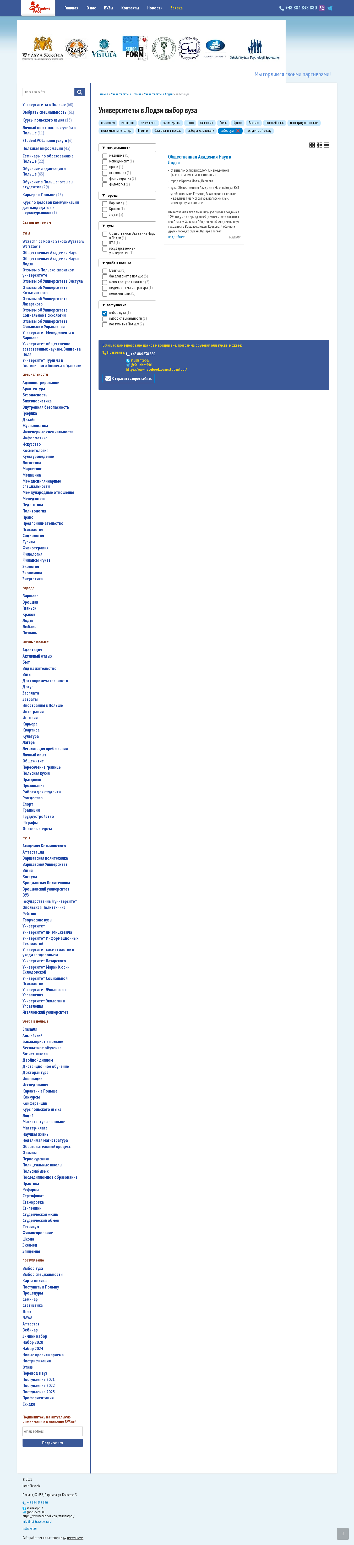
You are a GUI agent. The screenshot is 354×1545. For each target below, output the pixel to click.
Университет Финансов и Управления (45, 992)
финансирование (38, 1233)
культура (31, 736)
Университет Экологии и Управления (44, 1003)
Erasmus (30, 1029)
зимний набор (35, 1336)
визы (27, 674)
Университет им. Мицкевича (47, 932)
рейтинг (30, 913)
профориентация (38, 1398)
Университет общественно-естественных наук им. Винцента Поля (52, 349)
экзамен (30, 1245)
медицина (32, 475)
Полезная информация (46, 148)
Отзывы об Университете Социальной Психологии (45, 312)
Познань (30, 633)
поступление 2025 (39, 1392)
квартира (31, 730)
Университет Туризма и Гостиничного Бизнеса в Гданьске (52, 363)
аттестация (33, 852)
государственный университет (50, 901)
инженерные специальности (48, 432)
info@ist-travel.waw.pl (37, 1521)
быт (26, 662)
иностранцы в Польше (43, 705)
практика (31, 1183)
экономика (32, 573)
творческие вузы (37, 920)
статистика (33, 1305)
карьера (30, 724)
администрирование (41, 382)
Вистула (30, 877)
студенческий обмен (41, 1220)
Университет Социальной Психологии (45, 981)
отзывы (30, 1152)
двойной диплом (38, 1060)
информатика (35, 438)
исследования (35, 1085)
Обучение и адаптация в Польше (44, 171)
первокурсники (36, 1159)
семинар (30, 1299)
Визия (28, 870)
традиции (31, 810)
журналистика (35, 425)
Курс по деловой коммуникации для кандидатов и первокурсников (51, 207)
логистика (32, 463)
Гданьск (29, 608)
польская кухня (36, 773)
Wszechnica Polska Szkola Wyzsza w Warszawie (53, 244)
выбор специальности (43, 1274)
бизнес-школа (35, 1054)
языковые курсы (37, 829)
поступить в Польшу (41, 1287)
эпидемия (31, 1251)
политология (34, 511)
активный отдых (37, 656)
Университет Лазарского (44, 961)
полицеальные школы (42, 1165)
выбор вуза (33, 1268)
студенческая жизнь (40, 1214)
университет (34, 926)
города (112, 195)
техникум (31, 1227)
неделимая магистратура (45, 1140)
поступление (116, 304)
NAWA (27, 1317)
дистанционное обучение (46, 1066)
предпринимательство (43, 523)
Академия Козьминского (44, 846)
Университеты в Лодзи (158, 94)
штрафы (30, 823)
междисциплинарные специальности (42, 483)
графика (30, 413)
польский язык (35, 1171)
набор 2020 (33, 1342)
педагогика (33, 504)
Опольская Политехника (44, 907)
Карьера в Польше (42, 195)
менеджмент (34, 498)
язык (27, 1311)
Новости (154, 8)
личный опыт (34, 755)
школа (28, 1239)
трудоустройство (38, 816)
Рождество (33, 798)
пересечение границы (42, 767)
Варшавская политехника (45, 858)
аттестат (31, 1324)
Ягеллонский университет (45, 1012)
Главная (71, 8)
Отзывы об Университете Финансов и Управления (45, 324)
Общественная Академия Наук (50, 252)
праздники (32, 779)
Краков (29, 614)
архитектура (34, 388)
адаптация (32, 650)
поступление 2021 (39, 1379)
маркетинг (32, 469)
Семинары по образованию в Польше (48, 158)
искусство (32, 444)
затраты (30, 699)
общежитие (33, 761)
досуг (28, 687)
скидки (29, 1404)
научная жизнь (35, 1134)
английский (32, 1035)
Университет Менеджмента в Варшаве (48, 335)
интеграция (33, 711)
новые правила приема (43, 1355)
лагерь (29, 742)
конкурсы (31, 1097)
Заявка (177, 8)
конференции (35, 1103)
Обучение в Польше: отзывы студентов (48, 184)
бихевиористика (37, 401)
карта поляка (35, 1281)
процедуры (33, 1293)
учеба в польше (118, 262)
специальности (118, 147)
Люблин (29, 627)
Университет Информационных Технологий (50, 941)
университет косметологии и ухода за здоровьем (48, 952)
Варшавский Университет (45, 864)
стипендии (32, 1208)
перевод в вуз (35, 1373)
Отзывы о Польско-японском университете (48, 272)
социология (33, 535)
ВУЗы (108, 8)
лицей (28, 1115)
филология (32, 554)
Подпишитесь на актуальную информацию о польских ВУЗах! (49, 1419)
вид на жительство (40, 668)
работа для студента (42, 792)
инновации (32, 1079)
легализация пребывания (45, 748)
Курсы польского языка (46, 120)
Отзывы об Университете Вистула (53, 281)
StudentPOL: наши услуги (47, 140)
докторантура (35, 1072)
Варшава (31, 596)
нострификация (37, 1361)
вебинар (30, 1330)
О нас (91, 8)
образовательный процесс (47, 1146)
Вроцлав (30, 602)
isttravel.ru (30, 1528)
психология (33, 529)
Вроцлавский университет (46, 889)
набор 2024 (33, 1348)
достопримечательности (45, 681)
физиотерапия (35, 548)
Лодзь (28, 620)
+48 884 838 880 (301, 7)
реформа (31, 1189)
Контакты (130, 8)
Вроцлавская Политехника (46, 883)
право (28, 517)
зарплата (31, 693)
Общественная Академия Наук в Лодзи (51, 261)
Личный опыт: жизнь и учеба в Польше (49, 130)
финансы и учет (37, 560)
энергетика (33, 579)
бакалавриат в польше (43, 1041)
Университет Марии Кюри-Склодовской (46, 969)
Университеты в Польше (47, 104)
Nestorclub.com (75, 1538)
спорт (28, 804)
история (30, 717)
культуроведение (38, 456)
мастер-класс (35, 1128)
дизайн (29, 419)
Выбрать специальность (48, 112)
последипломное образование (50, 1177)
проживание (34, 785)
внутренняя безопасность (46, 407)
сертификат (33, 1196)
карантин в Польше (40, 1091)
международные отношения (48, 492)
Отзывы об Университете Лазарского (45, 301)
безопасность (35, 395)
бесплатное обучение (42, 1048)
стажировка (33, 1202)
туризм (29, 542)
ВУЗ (26, 895)
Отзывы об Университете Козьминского (45, 290)
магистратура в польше (44, 1121)
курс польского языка (42, 1109)
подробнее (176, 236)
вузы (109, 225)
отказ (28, 1367)
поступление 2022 (39, 1385)
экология (31, 566)
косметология (35, 450)
